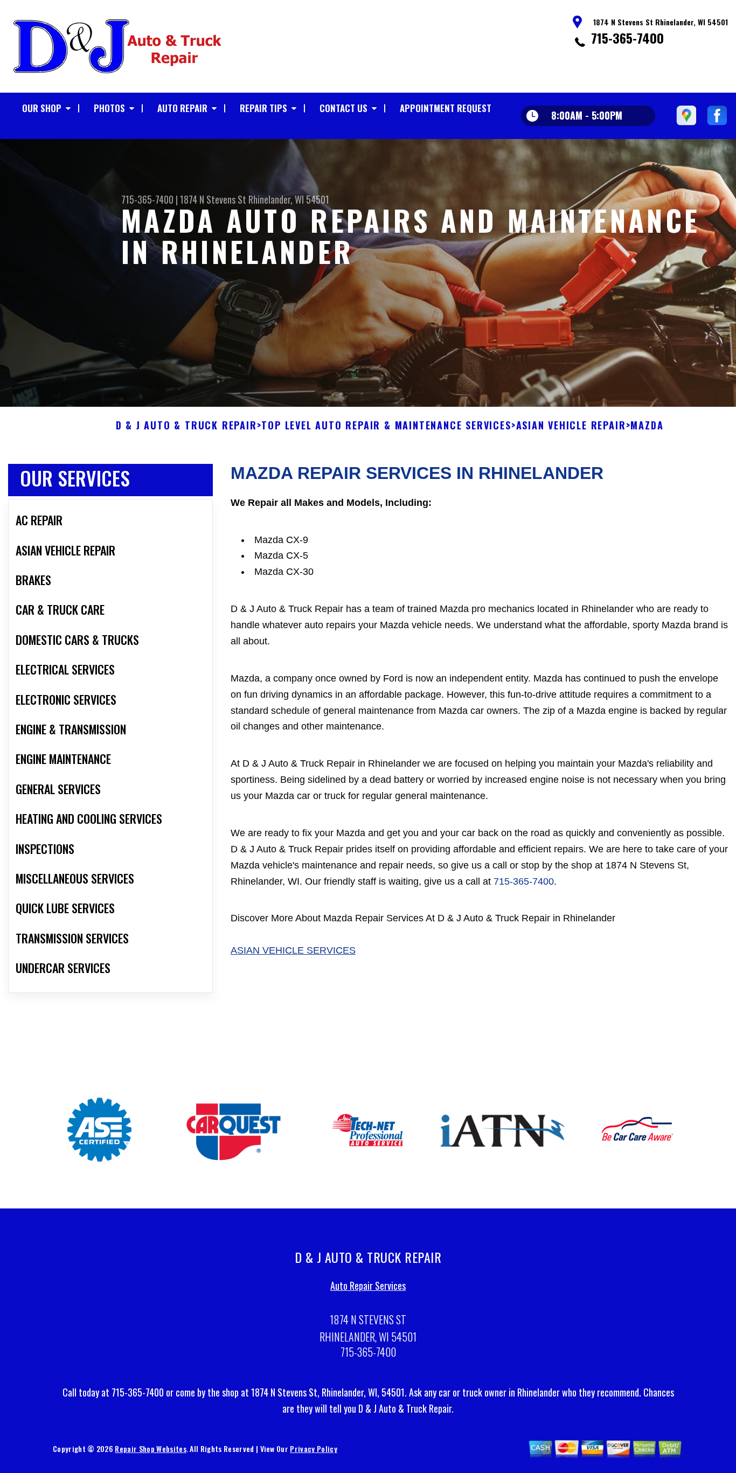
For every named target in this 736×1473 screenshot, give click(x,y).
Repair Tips (263, 108)
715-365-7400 (627, 37)
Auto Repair (182, 108)
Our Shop (41, 108)
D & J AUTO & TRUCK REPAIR (186, 426)
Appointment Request (445, 108)
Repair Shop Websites (150, 1448)
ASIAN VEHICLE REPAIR (571, 426)
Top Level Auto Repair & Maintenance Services (386, 426)
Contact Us (343, 108)
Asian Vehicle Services (293, 950)
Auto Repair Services (368, 1286)
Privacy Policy (313, 1448)
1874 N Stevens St (213, 199)
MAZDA (646, 426)
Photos (109, 108)
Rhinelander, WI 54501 (288, 199)
